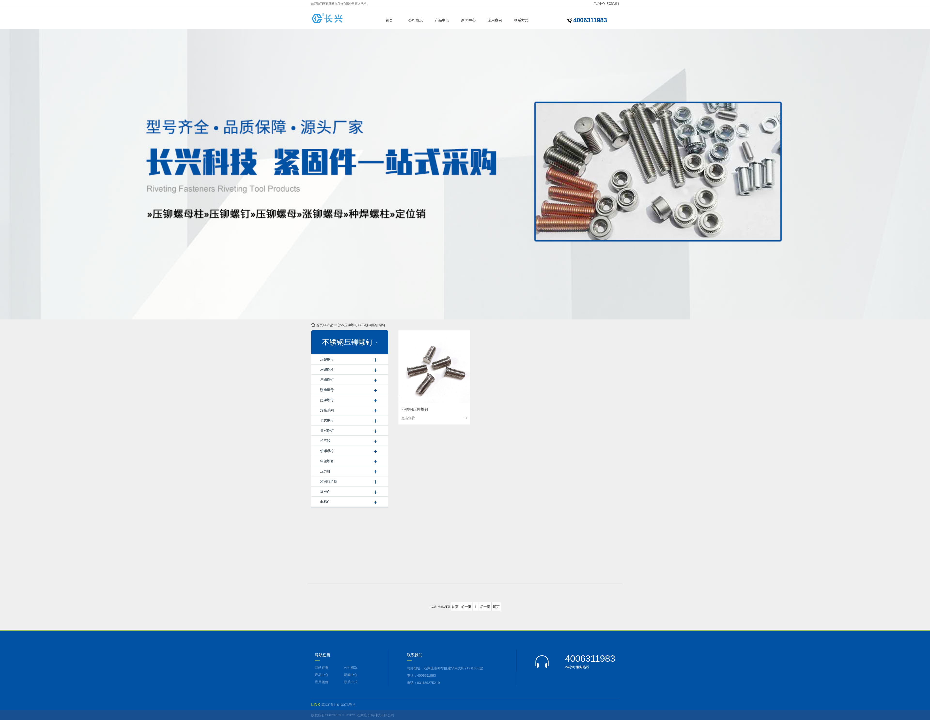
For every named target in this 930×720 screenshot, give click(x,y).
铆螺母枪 (327, 451)
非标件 (325, 502)
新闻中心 (468, 20)
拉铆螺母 (327, 400)
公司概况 (415, 20)
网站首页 (321, 667)
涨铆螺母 (327, 390)
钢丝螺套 (327, 461)
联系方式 (521, 20)
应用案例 (495, 20)
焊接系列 (327, 410)
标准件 (325, 491)
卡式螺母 (327, 420)
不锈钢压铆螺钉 (373, 325)
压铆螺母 (327, 359)
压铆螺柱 (327, 369)
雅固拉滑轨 (328, 481)
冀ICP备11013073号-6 (338, 705)
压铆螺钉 (351, 325)
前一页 (466, 607)
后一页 (485, 607)
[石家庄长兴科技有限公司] (335, 18)
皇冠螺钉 (327, 430)
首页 (389, 20)
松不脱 (325, 441)
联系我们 (613, 3)
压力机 (325, 471)
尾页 (496, 607)
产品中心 (599, 3)
